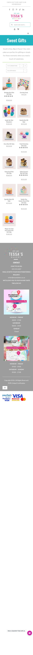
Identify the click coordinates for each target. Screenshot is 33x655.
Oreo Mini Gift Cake (9, 144)
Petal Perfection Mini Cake (24, 145)
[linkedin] (23, 9)
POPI (10, 383)
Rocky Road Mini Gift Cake (9, 172)
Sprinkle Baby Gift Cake (9, 200)
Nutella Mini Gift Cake (24, 121)
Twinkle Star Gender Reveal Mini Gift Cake (24, 201)
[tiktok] (20, 9)
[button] (8, 96)
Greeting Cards (24, 92)
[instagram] (13, 9)
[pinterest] (16, 9)
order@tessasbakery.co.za (16, 277)
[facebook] (9, 9)
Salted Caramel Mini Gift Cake (24, 172)
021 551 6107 (16, 269)
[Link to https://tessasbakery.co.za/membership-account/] (14, 29)
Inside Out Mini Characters (9, 121)
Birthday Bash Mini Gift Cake (9, 93)
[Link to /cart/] (18, 29)
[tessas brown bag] (16, 13)
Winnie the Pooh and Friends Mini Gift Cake (9, 230)
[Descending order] (25, 65)
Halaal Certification (18, 383)
